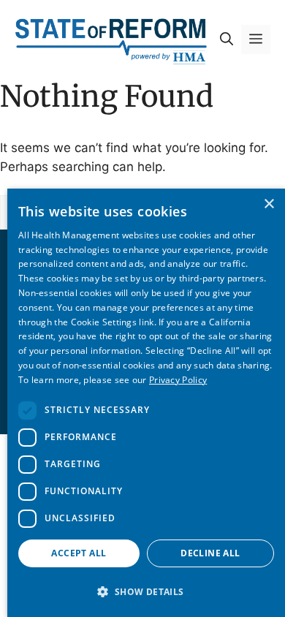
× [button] (268, 204)
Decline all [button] (210, 553)
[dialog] (146, 403)
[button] (226, 39)
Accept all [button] (78, 553)
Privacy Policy (178, 380)
